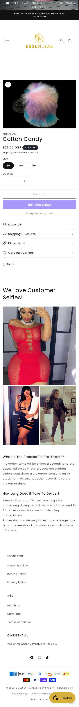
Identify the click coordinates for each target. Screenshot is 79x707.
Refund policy (65, 687)
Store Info (14, 614)
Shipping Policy (17, 565)
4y (23, 166)
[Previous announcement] (7, 15)
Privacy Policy (16, 582)
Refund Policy (16, 574)
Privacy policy (19, 693)
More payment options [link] (39, 213)
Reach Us (13, 605)
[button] (7, 40)
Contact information (41, 699)
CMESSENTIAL (23, 687)
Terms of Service (19, 622)
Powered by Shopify (43, 687)
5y (36, 166)
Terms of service (40, 693)
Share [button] (10, 264)
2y (10, 166)
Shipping (8, 152)
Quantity (8, 174)
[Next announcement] (72, 15)
